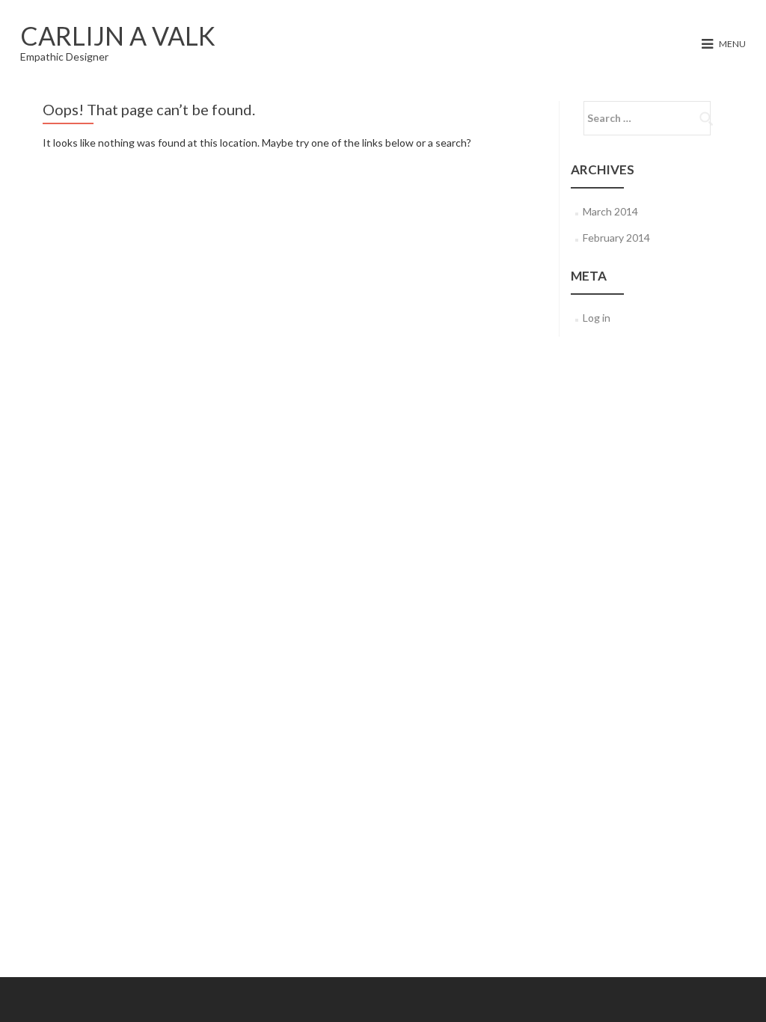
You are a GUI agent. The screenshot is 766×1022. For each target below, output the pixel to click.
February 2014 (616, 237)
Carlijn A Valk (117, 35)
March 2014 (610, 211)
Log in (596, 317)
